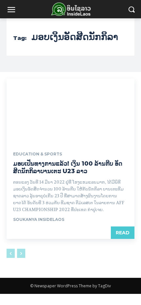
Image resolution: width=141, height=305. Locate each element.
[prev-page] (11, 253)
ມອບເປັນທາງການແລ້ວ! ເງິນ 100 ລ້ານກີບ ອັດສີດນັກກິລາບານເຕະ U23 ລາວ (67, 167)
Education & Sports (37, 154)
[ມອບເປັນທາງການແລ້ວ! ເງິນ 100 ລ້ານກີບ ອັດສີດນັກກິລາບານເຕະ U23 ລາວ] (70, 110)
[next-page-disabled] (21, 253)
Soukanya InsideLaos (38, 219)
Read (123, 233)
